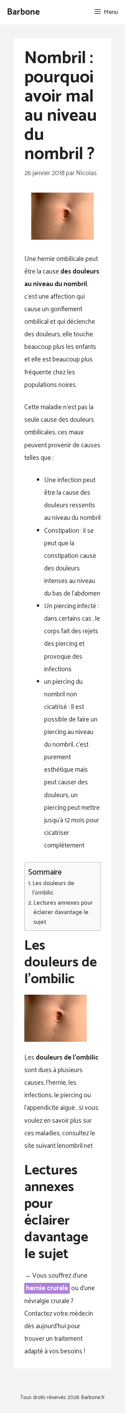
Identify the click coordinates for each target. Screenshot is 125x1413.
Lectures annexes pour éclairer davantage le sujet (63, 912)
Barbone (23, 12)
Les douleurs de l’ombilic (53, 888)
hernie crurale (47, 1288)
